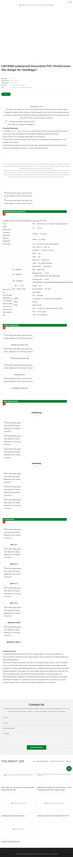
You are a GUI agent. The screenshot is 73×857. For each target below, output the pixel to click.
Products (68, 761)
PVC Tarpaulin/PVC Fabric (40, 761)
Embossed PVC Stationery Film (13, 816)
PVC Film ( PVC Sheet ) (57, 761)
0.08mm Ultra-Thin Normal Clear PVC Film (53, 816)
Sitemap (55, 854)
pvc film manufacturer (18, 131)
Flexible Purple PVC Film (10, 842)
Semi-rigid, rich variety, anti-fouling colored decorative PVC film (17, 789)
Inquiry (6, 94)
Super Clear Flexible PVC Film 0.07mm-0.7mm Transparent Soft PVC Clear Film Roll (54, 789)
